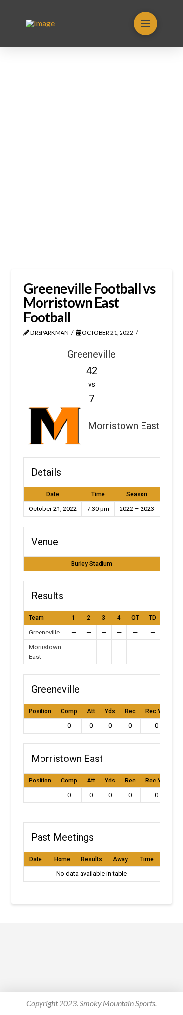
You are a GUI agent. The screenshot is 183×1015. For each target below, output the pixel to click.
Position (40, 711)
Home (62, 859)
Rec (130, 711)
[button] (145, 23)
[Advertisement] (91, 158)
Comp (69, 711)
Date (35, 859)
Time (147, 859)
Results (91, 859)
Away (120, 859)
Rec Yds (156, 711)
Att (91, 711)
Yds (110, 711)
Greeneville (44, 632)
